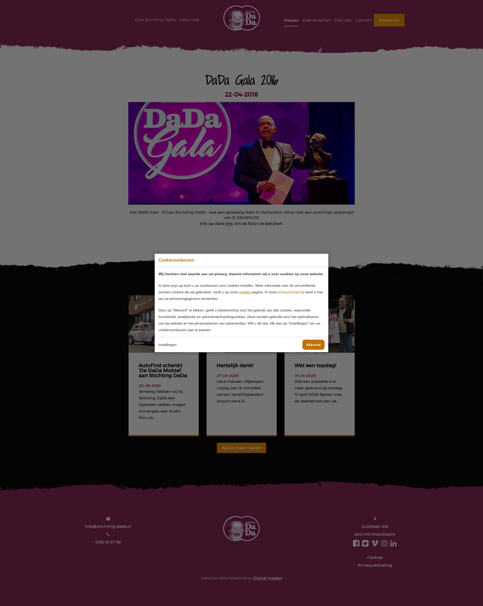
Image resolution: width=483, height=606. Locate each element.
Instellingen (167, 345)
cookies (245, 292)
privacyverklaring (290, 292)
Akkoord (313, 345)
